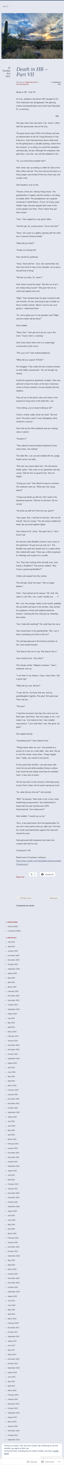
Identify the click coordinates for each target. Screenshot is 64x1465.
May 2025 (11, 978)
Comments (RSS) (14, 931)
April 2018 (11, 1314)
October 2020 (13, 1202)
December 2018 (13, 1278)
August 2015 (12, 1417)
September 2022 (14, 1112)
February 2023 (13, 1090)
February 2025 (13, 991)
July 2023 (11, 1067)
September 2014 (14, 1440)
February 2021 (13, 1184)
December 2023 (13, 1045)
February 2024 (13, 1036)
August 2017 (12, 1341)
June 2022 (11, 1126)
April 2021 (11, 1180)
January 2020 (13, 1242)
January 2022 (13, 1148)
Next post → (54, 898)
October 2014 (13, 1435)
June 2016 (11, 1377)
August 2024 (12, 1014)
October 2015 (13, 1408)
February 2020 (13, 1238)
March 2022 (12, 1139)
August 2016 (12, 1372)
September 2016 (14, 1368)
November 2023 (13, 1049)
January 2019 (13, 1274)
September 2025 (14, 969)
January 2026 (13, 951)
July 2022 (11, 1121)
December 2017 (13, 1328)
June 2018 (11, 1305)
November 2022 (13, 1103)
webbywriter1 (31, 82)
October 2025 (13, 964)
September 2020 (14, 1206)
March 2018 (12, 1319)
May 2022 (11, 1130)
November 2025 (13, 960)
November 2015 (13, 1404)
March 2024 (12, 1032)
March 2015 (12, 1422)
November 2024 (13, 1000)
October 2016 (13, 1363)
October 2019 (13, 1251)
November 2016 (13, 1359)
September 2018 (14, 1292)
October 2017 (13, 1332)
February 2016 (13, 1395)
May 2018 (11, 1310)
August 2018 (12, 1296)
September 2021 (14, 1166)
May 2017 (11, 1350)
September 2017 (14, 1336)
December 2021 (13, 1153)
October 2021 (13, 1162)
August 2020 (12, 1211)
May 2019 (11, 1260)
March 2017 (12, 1354)
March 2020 (12, 1233)
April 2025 (11, 982)
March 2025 (12, 987)
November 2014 (13, 1431)
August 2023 (12, 1063)
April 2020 (11, 1229)
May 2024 (11, 1023)
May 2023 (11, 1076)
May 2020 (11, 1224)
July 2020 (11, 1215)
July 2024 (11, 1018)
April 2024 (11, 1027)
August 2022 (12, 1117)
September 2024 (14, 1009)
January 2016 (13, 1399)
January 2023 (13, 1094)
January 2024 (13, 1041)
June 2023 (11, 1072)
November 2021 (13, 1157)
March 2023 (12, 1085)
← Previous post (24, 898)
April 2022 (11, 1135)
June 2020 (11, 1220)
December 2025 (13, 955)
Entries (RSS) (13, 926)
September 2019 (14, 1256)
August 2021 (12, 1171)
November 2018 (13, 1283)
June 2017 (11, 1345)
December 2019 (13, 1247)
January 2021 (13, 1189)
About (5, 6)
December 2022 (13, 1099)
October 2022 (13, 1108)
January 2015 (13, 1426)
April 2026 (11, 946)
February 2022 (13, 1144)
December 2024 (13, 996)
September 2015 (14, 1413)
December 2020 (13, 1193)
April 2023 (11, 1081)
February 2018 (13, 1323)
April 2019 (11, 1265)
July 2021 (11, 1175)
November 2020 (13, 1197)
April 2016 (11, 1386)
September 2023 (14, 1058)
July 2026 (11, 942)
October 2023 (13, 1054)
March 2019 (12, 1269)
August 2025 (12, 973)
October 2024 (13, 1005)
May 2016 (11, 1381)
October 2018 (13, 1287)
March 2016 (12, 1390)
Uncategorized (22, 84)
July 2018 (11, 1301)
